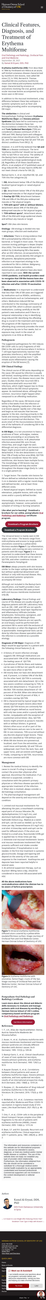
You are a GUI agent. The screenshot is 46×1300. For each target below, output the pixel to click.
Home (4, 1262)
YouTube (5, 1288)
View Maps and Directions (11, 1253)
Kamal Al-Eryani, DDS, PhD (16, 63)
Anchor (4, 1291)
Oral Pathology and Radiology (15, 55)
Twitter (4, 1283)
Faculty (4, 1268)
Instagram (5, 1286)
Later (36, 1284)
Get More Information (23, 1022)
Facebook (5, 1280)
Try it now (18, 1284)
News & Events (7, 1265)
